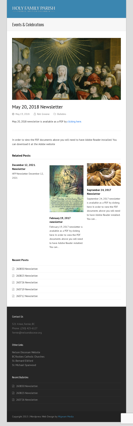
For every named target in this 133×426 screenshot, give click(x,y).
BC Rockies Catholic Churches (28, 356)
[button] (119, 9)
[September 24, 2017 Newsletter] (104, 174)
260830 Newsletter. (27, 268)
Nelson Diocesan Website (26, 352)
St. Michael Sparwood (24, 365)
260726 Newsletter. (27, 282)
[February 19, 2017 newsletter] (66, 188)
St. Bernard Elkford (22, 360)
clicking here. (74, 121)
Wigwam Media (66, 416)
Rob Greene (43, 114)
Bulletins (61, 114)
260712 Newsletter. (27, 296)
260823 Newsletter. (27, 275)
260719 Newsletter (27, 289)
